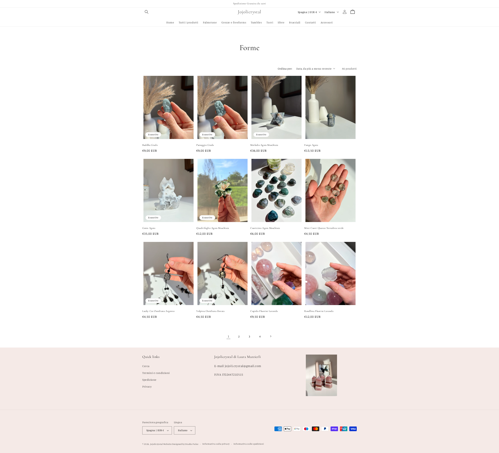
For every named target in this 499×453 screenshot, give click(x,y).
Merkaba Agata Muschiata (264, 145)
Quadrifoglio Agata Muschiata (212, 228)
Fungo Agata (311, 145)
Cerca (146, 366)
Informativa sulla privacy (216, 443)
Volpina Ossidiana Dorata (210, 311)
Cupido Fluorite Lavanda (264, 311)
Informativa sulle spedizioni (249, 443)
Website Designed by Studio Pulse (180, 444)
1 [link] (228, 336)
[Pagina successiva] (270, 336)
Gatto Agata (148, 228)
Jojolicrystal (156, 444)
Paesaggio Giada (205, 145)
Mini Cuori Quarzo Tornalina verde (324, 228)
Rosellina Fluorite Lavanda (319, 311)
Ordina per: (285, 68)
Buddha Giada (149, 145)
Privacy (147, 386)
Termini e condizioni (156, 372)
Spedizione (149, 379)
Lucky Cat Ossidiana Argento (158, 311)
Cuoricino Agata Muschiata (265, 228)
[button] (146, 12)
